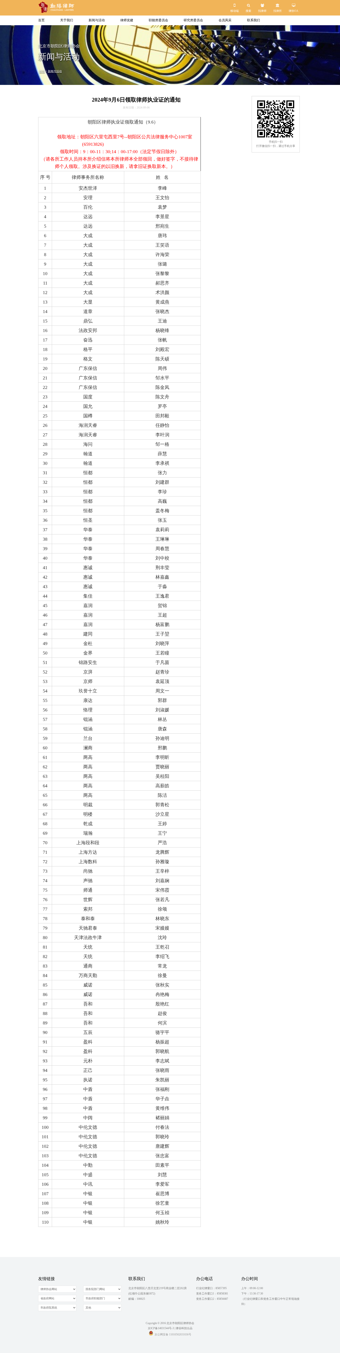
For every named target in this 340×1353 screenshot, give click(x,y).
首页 (41, 20)
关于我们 (66, 20)
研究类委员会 (193, 20)
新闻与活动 (97, 20)
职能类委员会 (158, 20)
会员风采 (225, 20)
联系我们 (253, 20)
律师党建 (126, 20)
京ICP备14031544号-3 (161, 1328)
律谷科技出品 (184, 1328)
